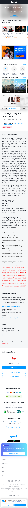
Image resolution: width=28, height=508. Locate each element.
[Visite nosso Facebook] (19, 481)
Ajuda (3, 476)
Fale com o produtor (15, 372)
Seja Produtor (5, 467)
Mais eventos (15, 376)
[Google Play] (16, 441)
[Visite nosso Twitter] (16, 481)
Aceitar (20, 505)
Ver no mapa (8, 335)
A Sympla (4, 472)
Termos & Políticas (17, 501)
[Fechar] (26, 500)
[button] (4, 501)
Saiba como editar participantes (10, 318)
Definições (7, 505)
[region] (14, 503)
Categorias (5, 463)
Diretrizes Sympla (13, 495)
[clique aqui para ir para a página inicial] (14, 2)
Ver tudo (24, 64)
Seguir (15, 367)
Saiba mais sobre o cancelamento (11, 306)
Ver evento (14, 15)
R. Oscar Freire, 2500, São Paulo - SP (13, 123)
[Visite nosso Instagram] (12, 481)
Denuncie (5, 343)
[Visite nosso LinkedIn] (9, 481)
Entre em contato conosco (17, 491)
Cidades (4, 459)
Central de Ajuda (15, 422)
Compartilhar (15, 108)
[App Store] (10, 441)
